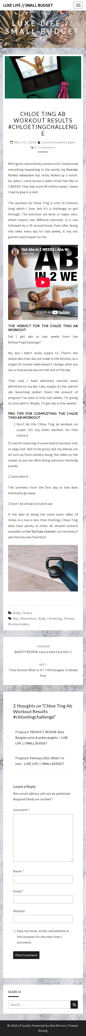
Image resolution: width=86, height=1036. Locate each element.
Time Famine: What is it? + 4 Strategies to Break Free (43, 670)
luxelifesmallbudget (59, 142)
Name (18, 871)
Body (16, 613)
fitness (69, 618)
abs (15, 618)
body (41, 618)
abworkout (28, 618)
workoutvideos (19, 624)
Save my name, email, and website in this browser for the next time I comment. (43, 936)
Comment (21, 810)
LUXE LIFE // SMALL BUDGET (28, 5)
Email (18, 891)
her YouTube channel (41, 531)
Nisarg (43, 1030)
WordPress (58, 1025)
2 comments (45, 147)
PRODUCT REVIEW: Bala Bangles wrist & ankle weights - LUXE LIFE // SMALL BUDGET (41, 737)
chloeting (54, 618)
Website (19, 911)
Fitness (27, 613)
